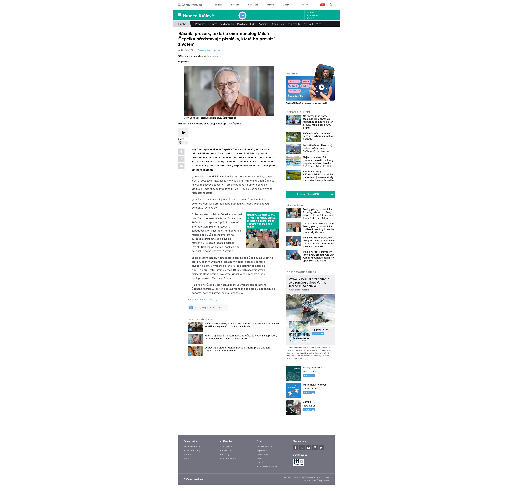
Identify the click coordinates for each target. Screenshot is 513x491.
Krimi (305, 81)
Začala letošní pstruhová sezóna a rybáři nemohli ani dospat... (319, 136)
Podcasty (225, 454)
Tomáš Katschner (203, 299)
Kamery (310, 18)
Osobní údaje (299, 477)
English (326, 477)
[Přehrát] (183, 132)
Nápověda (261, 450)
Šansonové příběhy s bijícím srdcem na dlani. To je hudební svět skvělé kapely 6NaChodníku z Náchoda (242, 325)
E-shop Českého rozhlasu (302, 272)
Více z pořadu (295, 205)
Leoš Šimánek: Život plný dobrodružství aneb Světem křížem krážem (317, 148)
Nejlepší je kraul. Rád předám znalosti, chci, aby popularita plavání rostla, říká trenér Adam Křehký (318, 161)
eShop (187, 458)
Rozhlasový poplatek (266, 466)
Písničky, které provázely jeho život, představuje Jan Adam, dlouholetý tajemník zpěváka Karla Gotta (318, 256)
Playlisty (242, 23)
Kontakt (308, 23)
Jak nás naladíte (291, 23)
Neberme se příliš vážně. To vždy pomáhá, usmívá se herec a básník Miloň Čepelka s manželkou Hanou (261, 220)
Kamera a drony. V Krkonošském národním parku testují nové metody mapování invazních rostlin (318, 176)
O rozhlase (288, 5)
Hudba (182, 23)
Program (235, 5)
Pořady (212, 23)
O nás (274, 23)
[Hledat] (331, 5)
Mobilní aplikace (228, 458)
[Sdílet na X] (181, 159)
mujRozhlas (253, 5)
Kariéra (259, 458)
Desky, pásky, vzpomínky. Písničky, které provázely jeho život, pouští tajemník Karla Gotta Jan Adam (318, 213)
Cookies (286, 477)
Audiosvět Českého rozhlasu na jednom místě (306, 103)
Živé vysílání (293, 91)
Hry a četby (293, 81)
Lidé (252, 23)
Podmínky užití (313, 477)
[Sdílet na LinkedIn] (181, 166)
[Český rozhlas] (190, 5)
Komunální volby (192, 450)
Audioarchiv (312, 15)
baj (215, 299)
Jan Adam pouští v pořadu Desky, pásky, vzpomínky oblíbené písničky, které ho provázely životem (318, 228)
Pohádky (292, 86)
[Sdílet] (185, 143)
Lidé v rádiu (262, 454)
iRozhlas (218, 5)
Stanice (270, 5)
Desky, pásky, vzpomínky (210, 50)
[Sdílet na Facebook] (181, 152)
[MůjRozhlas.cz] (183, 62)
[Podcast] (180, 143)
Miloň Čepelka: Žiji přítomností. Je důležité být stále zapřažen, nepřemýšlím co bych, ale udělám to (241, 337)
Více (320, 23)
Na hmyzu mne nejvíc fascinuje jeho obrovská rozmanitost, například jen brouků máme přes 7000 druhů (318, 122)
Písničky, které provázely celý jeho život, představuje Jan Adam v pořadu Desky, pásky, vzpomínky (319, 242)
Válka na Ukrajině (192, 446)
